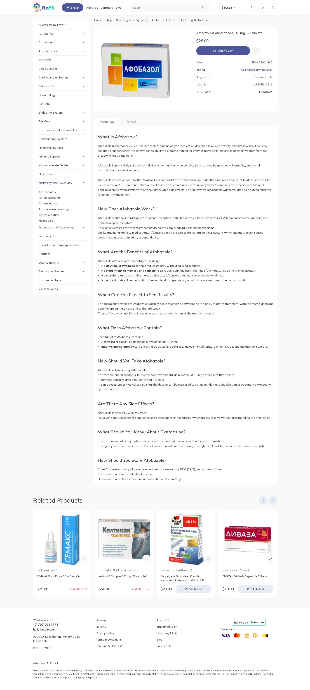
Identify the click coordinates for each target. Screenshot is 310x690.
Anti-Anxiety (47, 192)
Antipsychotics (49, 215)
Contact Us (163, 645)
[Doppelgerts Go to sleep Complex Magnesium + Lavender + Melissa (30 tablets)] (186, 539)
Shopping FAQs (166, 633)
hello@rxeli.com (43, 629)
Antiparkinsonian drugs (54, 209)
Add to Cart (226, 50)
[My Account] (252, 7)
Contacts (107, 7)
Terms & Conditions (109, 639)
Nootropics (46, 220)
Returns (101, 626)
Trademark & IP (166, 626)
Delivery (101, 620)
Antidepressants (50, 197)
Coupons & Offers (107, 645)
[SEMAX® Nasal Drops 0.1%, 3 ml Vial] (62, 539)
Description (106, 122)
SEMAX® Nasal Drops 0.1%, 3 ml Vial (58, 576)
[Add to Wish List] (256, 50)
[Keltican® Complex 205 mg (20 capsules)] (124, 539)
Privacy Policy (105, 633)
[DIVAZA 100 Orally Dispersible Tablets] (248, 539)
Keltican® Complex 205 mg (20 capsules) (123, 576)
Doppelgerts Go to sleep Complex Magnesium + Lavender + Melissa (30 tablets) (182, 578)
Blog (118, 7)
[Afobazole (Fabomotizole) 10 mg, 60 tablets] (143, 69)
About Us (162, 620)
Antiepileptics (48, 203)
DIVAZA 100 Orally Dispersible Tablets (244, 576)
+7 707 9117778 (45, 624)
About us (92, 7)
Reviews (130, 122)
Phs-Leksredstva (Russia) (256, 69)
